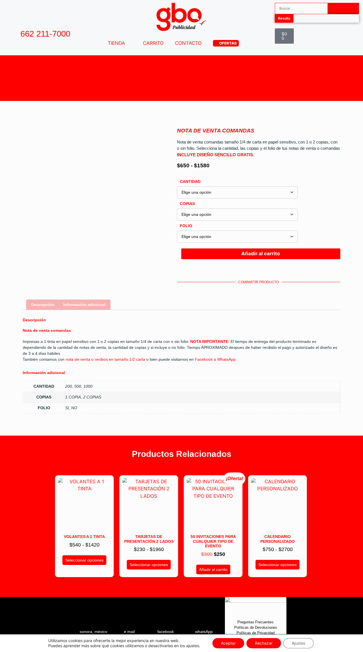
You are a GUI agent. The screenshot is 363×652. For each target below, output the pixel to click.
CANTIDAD (190, 181)
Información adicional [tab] (84, 304)
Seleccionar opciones (84, 560)
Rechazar (264, 643)
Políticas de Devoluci (251, 627)
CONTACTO (188, 43)
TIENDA (116, 43)
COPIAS (187, 203)
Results (284, 18)
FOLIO (186, 225)
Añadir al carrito (260, 253)
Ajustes (298, 643)
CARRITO (153, 43)
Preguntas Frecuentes (255, 622)
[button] (192, 289)
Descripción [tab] (42, 304)
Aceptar (228, 643)
